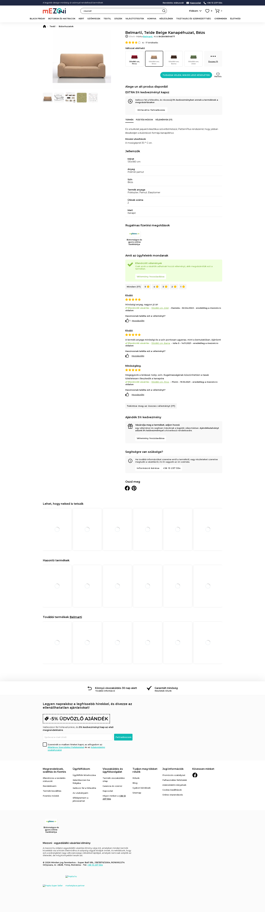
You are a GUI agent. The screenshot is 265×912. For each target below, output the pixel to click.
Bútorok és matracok (61, 18)
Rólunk (136, 778)
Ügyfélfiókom (81, 768)
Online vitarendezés (172, 794)
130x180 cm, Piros (134, 62)
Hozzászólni (138, 320)
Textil (107, 18)
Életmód (235, 18)
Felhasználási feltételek (174, 780)
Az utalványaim (80, 793)
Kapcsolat (195, 3)
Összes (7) (213, 61)
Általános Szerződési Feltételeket (66, 747)
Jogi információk (173, 768)
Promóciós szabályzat (173, 775)
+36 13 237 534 (214, 3)
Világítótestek (134, 18)
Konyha (151, 18)
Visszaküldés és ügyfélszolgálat (113, 770)
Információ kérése (148, 468)
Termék (129, 120)
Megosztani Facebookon (127, 488)
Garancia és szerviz (112, 786)
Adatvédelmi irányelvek (174, 785)
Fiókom (193, 10)
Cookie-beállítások (172, 790)
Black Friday (37, 18)
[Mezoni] (44, 26)
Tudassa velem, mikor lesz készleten (186, 75)
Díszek (118, 18)
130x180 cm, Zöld (193, 62)
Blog (134, 783)
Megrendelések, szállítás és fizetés (54, 770)
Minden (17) (134, 286)
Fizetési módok (144, 120)
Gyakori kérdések (141, 788)
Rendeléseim (49, 786)
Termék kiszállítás (52, 791)
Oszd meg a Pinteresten (134, 488)
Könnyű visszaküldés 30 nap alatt (116, 688)
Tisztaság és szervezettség (193, 18)
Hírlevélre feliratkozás (151, 110)
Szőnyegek (93, 18)
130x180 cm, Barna (174, 62)
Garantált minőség (166, 688)
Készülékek (166, 18)
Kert (81, 18)
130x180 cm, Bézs (154, 62)
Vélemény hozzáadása (151, 276)
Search (164, 11)
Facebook (194, 775)
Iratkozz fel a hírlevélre (84, 788)
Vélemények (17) (163, 120)
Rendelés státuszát (173, 3)
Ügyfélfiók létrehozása (84, 775)
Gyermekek (220, 18)
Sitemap (136, 792)
